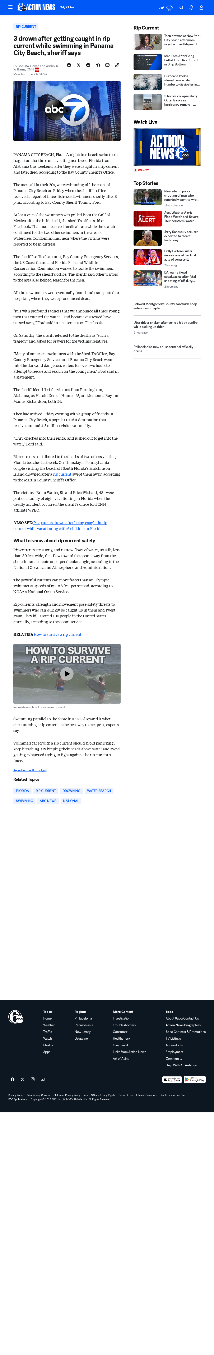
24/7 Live (67, 7)
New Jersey (83, 1032)
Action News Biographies (183, 1025)
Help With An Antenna (181, 1065)
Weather (49, 1025)
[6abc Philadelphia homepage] (36, 7)
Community (174, 1058)
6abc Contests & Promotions (186, 1032)
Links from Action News (129, 1052)
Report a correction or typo (29, 770)
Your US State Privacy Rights (99, 1095)
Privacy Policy (16, 1095)
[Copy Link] (117, 65)
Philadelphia (83, 1018)
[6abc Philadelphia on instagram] (32, 1079)
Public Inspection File (173, 1095)
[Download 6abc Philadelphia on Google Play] (195, 1079)
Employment (174, 1052)
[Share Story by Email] (107, 65)
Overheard (120, 1045)
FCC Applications (18, 1099)
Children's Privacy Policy (67, 1095)
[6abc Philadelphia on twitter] (22, 1079)
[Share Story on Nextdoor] (97, 65)
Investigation (121, 1018)
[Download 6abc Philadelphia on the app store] (172, 1079)
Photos (48, 1045)
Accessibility (174, 1045)
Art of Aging (121, 1058)
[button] (10, 7)
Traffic (47, 1032)
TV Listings (173, 1038)
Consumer (120, 1032)
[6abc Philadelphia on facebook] (12, 1079)
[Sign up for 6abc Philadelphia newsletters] (42, 1079)
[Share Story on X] (78, 65)
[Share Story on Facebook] (69, 65)
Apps (46, 1052)
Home (47, 1018)
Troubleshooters (124, 1025)
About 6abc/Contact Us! (182, 1018)
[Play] (167, 147)
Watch (47, 1038)
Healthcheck (121, 1038)
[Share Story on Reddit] (88, 65)
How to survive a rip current (57, 634)
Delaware (81, 1038)
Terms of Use (125, 1095)
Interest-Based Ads (147, 1095)
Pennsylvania (84, 1025)
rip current (62, 474)
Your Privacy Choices (38, 1095)
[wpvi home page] (15, 1017)
